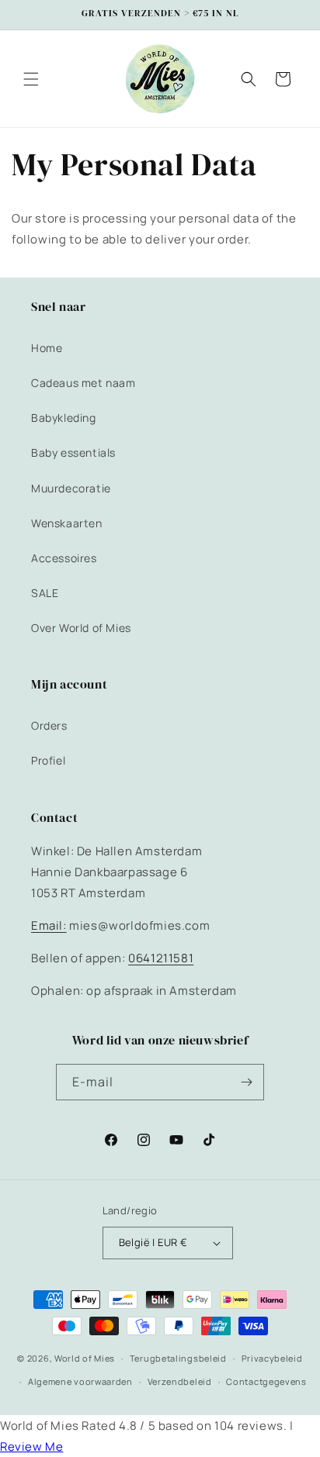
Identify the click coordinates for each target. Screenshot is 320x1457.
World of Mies (84, 1358)
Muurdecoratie (71, 488)
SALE (44, 592)
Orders (49, 725)
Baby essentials (73, 452)
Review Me (31, 1446)
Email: (49, 925)
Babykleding (63, 417)
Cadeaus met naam (83, 382)
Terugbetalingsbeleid (178, 1358)
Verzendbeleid (180, 1381)
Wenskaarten (67, 523)
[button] (31, 79)
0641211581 (160, 958)
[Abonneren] (246, 1082)
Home (46, 347)
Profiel (48, 760)
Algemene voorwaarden (80, 1381)
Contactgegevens (266, 1381)
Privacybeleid (272, 1358)
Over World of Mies (81, 627)
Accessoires (64, 558)
